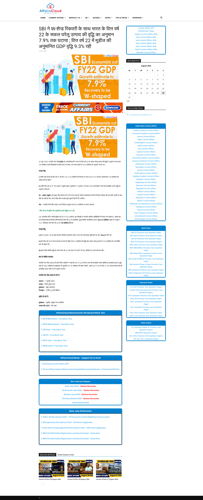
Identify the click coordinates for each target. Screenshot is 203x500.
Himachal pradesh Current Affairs (146, 158)
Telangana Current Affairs (146, 207)
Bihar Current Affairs (146, 139)
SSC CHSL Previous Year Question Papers (146, 336)
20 (147, 88)
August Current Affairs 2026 (146, 34)
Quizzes (96, 18)
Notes (107, 18)
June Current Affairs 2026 (146, 40)
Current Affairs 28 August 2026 (78, 479)
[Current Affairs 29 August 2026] (52, 468)
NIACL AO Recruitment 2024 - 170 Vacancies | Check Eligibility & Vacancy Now (76, 417)
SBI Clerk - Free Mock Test (54, 329)
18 (135, 88)
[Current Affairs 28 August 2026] (80, 468)
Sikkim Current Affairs (146, 201)
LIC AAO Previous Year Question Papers (146, 287)
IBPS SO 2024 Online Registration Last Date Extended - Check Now (71, 433)
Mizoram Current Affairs (146, 185)
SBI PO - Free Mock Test (53, 335)
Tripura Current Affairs (146, 210)
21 (152, 88)
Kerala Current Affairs (146, 170)
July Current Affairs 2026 (146, 37)
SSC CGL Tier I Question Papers (146, 339)
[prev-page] (40, 483)
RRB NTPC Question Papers (146, 333)
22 (158, 88)
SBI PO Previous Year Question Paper (146, 232)
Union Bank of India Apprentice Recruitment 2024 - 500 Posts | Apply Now (74, 428)
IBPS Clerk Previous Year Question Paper (146, 245)
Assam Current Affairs (146, 136)
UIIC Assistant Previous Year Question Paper (146, 295)
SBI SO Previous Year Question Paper (146, 238)
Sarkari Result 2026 (80, 402)
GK (86, 18)
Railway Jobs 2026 (80, 394)
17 (129, 88)
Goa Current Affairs (146, 149)
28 (152, 93)
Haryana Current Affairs (146, 155)
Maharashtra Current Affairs (146, 173)
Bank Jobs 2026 (80, 386)
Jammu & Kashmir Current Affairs (146, 161)
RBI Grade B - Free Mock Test (55, 346)
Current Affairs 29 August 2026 (50, 479)
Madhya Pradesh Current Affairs (146, 176)
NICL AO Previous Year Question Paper (146, 298)
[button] (161, 18)
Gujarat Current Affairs (146, 152)
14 (152, 84)
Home (42, 18)
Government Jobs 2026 (80, 390)
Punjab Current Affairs (146, 194)
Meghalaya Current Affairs (146, 182)
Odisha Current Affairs (146, 191)
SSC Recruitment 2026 (80, 398)
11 (135, 84)
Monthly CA (74, 18)
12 (141, 84)
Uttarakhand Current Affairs (146, 216)
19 (141, 88)
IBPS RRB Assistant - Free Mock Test (58, 324)
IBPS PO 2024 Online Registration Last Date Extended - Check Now (71, 438)
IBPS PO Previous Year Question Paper (146, 242)
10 (129, 84)
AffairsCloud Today (146, 31)
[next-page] (44, 483)
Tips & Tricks (121, 18)
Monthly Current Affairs (146, 52)
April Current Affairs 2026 (146, 46)
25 (135, 93)
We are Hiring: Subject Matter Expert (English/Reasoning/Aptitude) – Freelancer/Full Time (81, 369)
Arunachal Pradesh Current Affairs (146, 133)
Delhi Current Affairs (146, 145)
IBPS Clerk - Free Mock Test (54, 340)
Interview (136, 18)
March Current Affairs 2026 (146, 49)
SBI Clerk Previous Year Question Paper (146, 235)
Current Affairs (56, 18)
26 (141, 93)
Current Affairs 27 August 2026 (107, 479)
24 (129, 93)
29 (158, 93)
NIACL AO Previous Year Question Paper (146, 316)
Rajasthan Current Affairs (146, 197)
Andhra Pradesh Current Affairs (146, 130)
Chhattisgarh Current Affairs (146, 142)
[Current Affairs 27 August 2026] (109, 468)
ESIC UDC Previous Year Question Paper (146, 313)
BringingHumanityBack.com (141, 115)
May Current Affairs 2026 (146, 43)
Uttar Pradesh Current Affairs (146, 213)
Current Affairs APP (146, 28)
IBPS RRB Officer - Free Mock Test (57, 319)
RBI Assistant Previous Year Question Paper (146, 270)
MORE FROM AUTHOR (66, 455)
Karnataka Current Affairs (146, 167)
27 (147, 93)
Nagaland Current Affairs (146, 188)
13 (147, 84)
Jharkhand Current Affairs (146, 164)
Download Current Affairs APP (56, 364)
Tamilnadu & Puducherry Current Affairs (146, 204)
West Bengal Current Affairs (146, 219)
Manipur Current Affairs (146, 179)
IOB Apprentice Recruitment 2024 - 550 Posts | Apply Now (67, 422)
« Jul (127, 101)
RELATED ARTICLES (47, 455)
